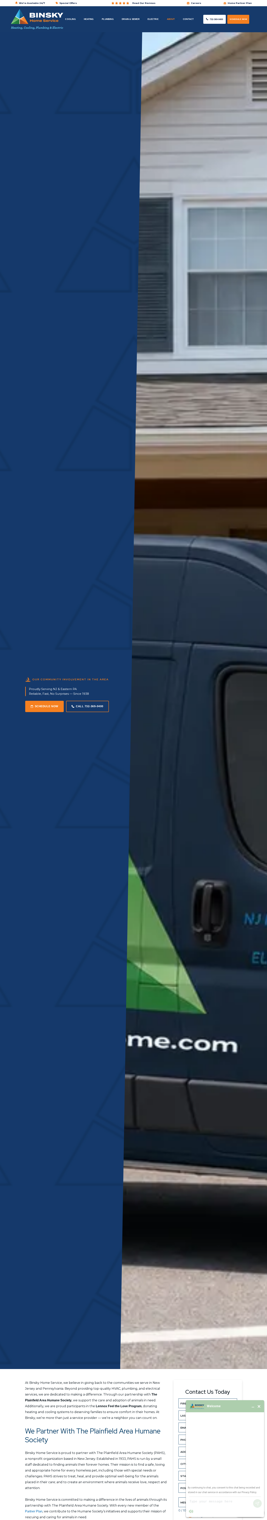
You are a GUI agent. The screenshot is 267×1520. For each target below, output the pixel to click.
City (184, 1463)
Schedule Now (238, 19)
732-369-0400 (216, 19)
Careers (196, 3)
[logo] (36, 19)
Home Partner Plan (240, 3)
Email (185, 1427)
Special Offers (68, 3)
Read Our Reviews (143, 3)
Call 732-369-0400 (89, 706)
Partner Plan (33, 1511)
